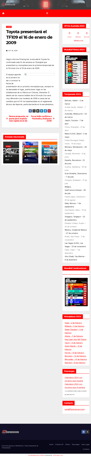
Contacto (86, 449)
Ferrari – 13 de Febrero (74, 353)
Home (51, 444)
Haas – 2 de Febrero (73, 323)
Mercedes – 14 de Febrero (76, 359)
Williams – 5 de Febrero (74, 326)
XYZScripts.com (58, 455)
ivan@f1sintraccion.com (75, 409)
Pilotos (67, 444)
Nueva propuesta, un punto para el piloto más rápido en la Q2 (18, 118)
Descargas (75, 444)
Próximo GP (59, 444)
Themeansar (6, 448)
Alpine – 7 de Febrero (74, 336)
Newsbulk (32, 446)
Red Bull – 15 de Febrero (75, 363)
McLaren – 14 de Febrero (75, 356)
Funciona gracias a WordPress (13, 446)
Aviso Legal (85, 444)
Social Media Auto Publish (36, 455)
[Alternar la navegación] (47, 13)
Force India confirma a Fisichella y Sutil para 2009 (41, 118)
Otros (9, 27)
